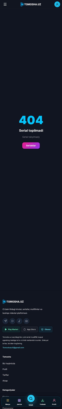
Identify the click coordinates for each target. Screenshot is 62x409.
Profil (5, 369)
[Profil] (57, 4)
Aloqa (5, 380)
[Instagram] (26, 321)
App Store (31, 329)
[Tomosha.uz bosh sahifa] (31, 4)
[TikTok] (19, 321)
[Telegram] (5, 321)
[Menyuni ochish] (5, 4)
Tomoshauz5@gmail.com (13, 347)
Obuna (47, 329)
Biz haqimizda (9, 363)
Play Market (13, 329)
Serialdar (31, 145)
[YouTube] (12, 321)
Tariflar (6, 375)
